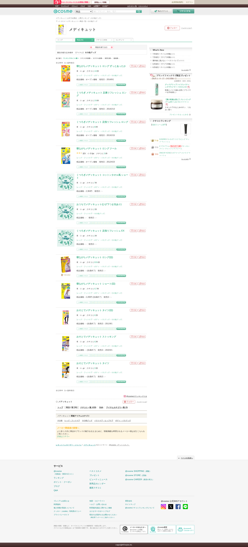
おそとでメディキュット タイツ (92, 363)
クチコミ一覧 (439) (88, 407)
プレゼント (94, 475)
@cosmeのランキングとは (136, 396)
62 (95, 315)
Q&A (89, 6)
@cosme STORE (136, 475)
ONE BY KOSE (165, 153)
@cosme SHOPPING (138, 471)
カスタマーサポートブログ (99, 511)
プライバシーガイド (61, 515)
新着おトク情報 (100, 2)
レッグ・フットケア (84, 75)
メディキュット (65, 401)
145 (95, 71)
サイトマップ (130, 504)
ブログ (82, 6)
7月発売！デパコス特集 (164, 54)
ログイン (189, 2)
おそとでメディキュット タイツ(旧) (94, 310)
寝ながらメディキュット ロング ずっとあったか (101, 66)
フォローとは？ (186, 28)
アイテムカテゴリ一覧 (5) (117, 407)
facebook (178, 506)
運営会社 (128, 501)
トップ (60, 40)
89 (95, 127)
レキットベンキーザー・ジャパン (69, 445)
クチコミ (101, 40)
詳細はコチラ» (63, 436)
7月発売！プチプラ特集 (164, 57)
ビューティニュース (98, 479)
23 (95, 368)
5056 (96, 262)
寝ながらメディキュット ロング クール (96, 148)
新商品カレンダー (97, 483)
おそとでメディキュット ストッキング (96, 336)
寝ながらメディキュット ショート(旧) (95, 283)
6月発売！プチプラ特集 (164, 64)
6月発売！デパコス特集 (164, 67)
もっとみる (185, 70)
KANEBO (162, 139)
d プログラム (164, 146)
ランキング (65, 6)
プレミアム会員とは (61, 501)
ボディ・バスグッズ (102, 75)
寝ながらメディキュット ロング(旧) (94, 257)
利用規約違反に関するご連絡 (100, 508)
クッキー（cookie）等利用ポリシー (67, 511)
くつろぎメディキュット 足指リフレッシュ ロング (102, 122)
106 (95, 100)
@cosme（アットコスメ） (119, 445)
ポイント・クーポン (63, 482)
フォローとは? (142, 402)
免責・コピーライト (97, 501)
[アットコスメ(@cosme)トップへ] (63, 12)
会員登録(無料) (177, 2)
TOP (56, 6)
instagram (163, 506)
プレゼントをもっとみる (178, 115)
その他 (59, 421)
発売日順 (108, 58)
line (185, 506)
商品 (80, 40)
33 (105, 153)
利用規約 (57, 504)
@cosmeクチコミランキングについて (139, 508)
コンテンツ (120, 40)
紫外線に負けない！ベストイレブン (168, 61)
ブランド (74, 6)
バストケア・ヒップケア (103, 421)
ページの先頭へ (187, 458)
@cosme (64, 472)
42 (95, 342)
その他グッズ (116, 75)
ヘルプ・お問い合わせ (98, 504)
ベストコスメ (143, 6)
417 (95, 289)
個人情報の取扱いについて (64, 508)
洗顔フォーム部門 (159, 125)
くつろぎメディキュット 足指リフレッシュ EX (100, 231)
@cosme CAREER (139, 479)
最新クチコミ (95, 488)
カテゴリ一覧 (132, 6)
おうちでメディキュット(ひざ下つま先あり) (99, 204)
